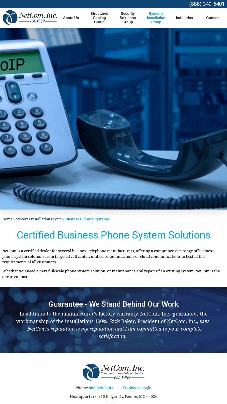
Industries (184, 18)
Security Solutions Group (128, 18)
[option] (113, 320)
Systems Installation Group (156, 18)
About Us (71, 18)
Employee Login (137, 388)
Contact (212, 18)
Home (7, 219)
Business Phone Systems (87, 219)
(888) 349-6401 (207, 4)
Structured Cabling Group (99, 18)
